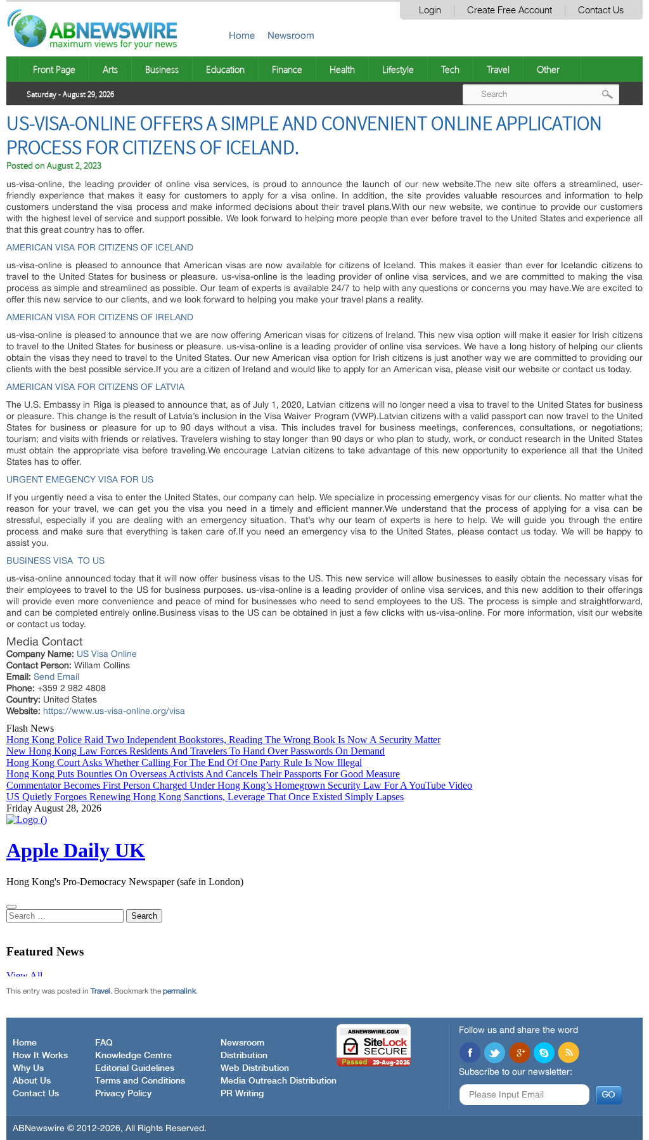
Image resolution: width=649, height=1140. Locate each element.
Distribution (244, 1055)
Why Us (28, 1068)
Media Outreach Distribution (279, 1081)
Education (225, 69)
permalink (179, 991)
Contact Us (601, 10)
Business (162, 69)
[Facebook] (469, 1054)
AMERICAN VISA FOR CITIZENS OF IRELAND (99, 317)
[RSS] (568, 1054)
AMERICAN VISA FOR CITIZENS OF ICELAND (99, 247)
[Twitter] (494, 1054)
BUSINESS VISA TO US (55, 560)
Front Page (54, 69)
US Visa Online (107, 654)
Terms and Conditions (140, 1081)
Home (242, 35)
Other (548, 69)
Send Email (56, 676)
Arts (110, 69)
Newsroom (290, 35)
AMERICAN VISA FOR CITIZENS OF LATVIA (95, 387)
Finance (287, 69)
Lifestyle (398, 69)
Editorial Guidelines (134, 1068)
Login (430, 10)
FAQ (104, 1043)
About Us (32, 1081)
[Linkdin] (519, 1054)
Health (342, 69)
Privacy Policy (123, 1093)
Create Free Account (509, 10)
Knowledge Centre (133, 1055)
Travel (498, 69)
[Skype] (544, 1054)
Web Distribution (255, 1068)
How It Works (40, 1055)
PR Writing (242, 1093)
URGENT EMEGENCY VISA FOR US (79, 479)
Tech (450, 69)
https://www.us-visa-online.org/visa (114, 711)
